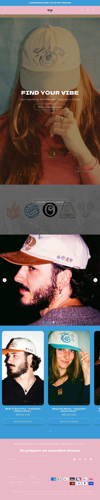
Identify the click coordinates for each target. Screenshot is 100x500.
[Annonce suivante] (95, 3)
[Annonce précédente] (5, 3)
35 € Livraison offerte (50, 107)
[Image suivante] (95, 280)
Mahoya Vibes (23, 491)
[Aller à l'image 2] (47, 322)
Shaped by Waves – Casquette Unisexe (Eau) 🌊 (69, 410)
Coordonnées (88, 494)
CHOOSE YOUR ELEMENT (50, 202)
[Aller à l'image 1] (43, 322)
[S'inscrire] (50, 459)
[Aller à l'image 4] (53, 322)
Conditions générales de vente (56, 494)
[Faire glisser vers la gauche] (44, 431)
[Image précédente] (5, 280)
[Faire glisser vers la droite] (56, 431)
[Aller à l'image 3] (50, 322)
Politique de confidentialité (41, 491)
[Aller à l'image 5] (57, 322)
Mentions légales (75, 494)
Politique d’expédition (85, 491)
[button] (5, 10)
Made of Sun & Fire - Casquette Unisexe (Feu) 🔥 (23, 410)
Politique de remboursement (64, 491)
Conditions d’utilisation (33, 494)
